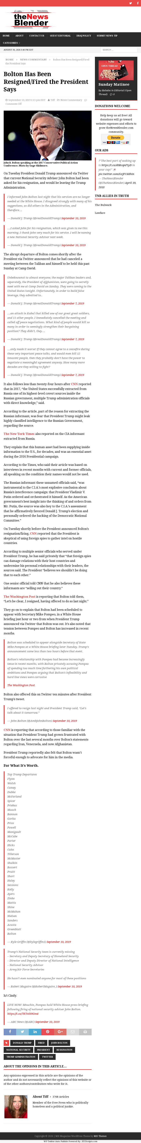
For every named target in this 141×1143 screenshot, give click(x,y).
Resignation (64, 1050)
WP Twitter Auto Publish (56, 1141)
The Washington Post (19, 596)
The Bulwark (103, 205)
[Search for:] (119, 49)
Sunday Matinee (114, 84)
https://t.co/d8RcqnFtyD (117, 165)
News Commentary (71, 100)
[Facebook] (138, 3)
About (19, 35)
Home (6, 35)
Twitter (47, 1057)
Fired (41, 1043)
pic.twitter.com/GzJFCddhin (116, 174)
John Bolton (59, 1043)
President (43, 1050)
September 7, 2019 (72, 303)
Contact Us (36, 35)
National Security (18, 1050)
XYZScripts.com (89, 1141)
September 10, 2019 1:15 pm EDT (27, 100)
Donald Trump (22, 1043)
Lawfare (100, 212)
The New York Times (19, 434)
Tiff (52, 100)
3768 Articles (61, 1096)
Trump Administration (20, 1057)
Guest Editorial (60, 35)
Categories (10, 43)
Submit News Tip (107, 35)
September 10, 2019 (73, 218)
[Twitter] (130, 3)
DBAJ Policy (84, 35)
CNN (74, 384)
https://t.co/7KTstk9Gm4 (22, 1013)
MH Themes (100, 1136)
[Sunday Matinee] (116, 70)
